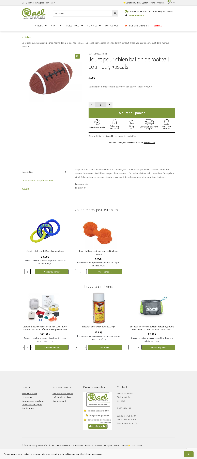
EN (23, 2)
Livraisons (27, 397)
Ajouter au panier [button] (51, 271)
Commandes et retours (33, 400)
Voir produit (105, 347)
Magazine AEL (59, 400)
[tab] (45, 172)
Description (27, 171)
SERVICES (92, 25)
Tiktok (116, 445)
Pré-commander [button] (105, 271)
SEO (53, 445)
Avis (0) (25, 189)
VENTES (158, 25)
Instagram (108, 445)
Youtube (98, 445)
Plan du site (137, 445)
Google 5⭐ (125, 445)
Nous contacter (29, 393)
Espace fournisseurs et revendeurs (70, 445)
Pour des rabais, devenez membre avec (132, 142)
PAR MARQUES (112, 25)
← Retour (26, 36)
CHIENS (39, 25)
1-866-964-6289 (135, 15)
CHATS (54, 25)
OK (188, 454)
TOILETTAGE (72, 25)
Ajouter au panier (132, 113)
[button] (77, 56)
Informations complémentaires (37, 180)
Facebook (89, 445)
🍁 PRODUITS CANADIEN (136, 25)
